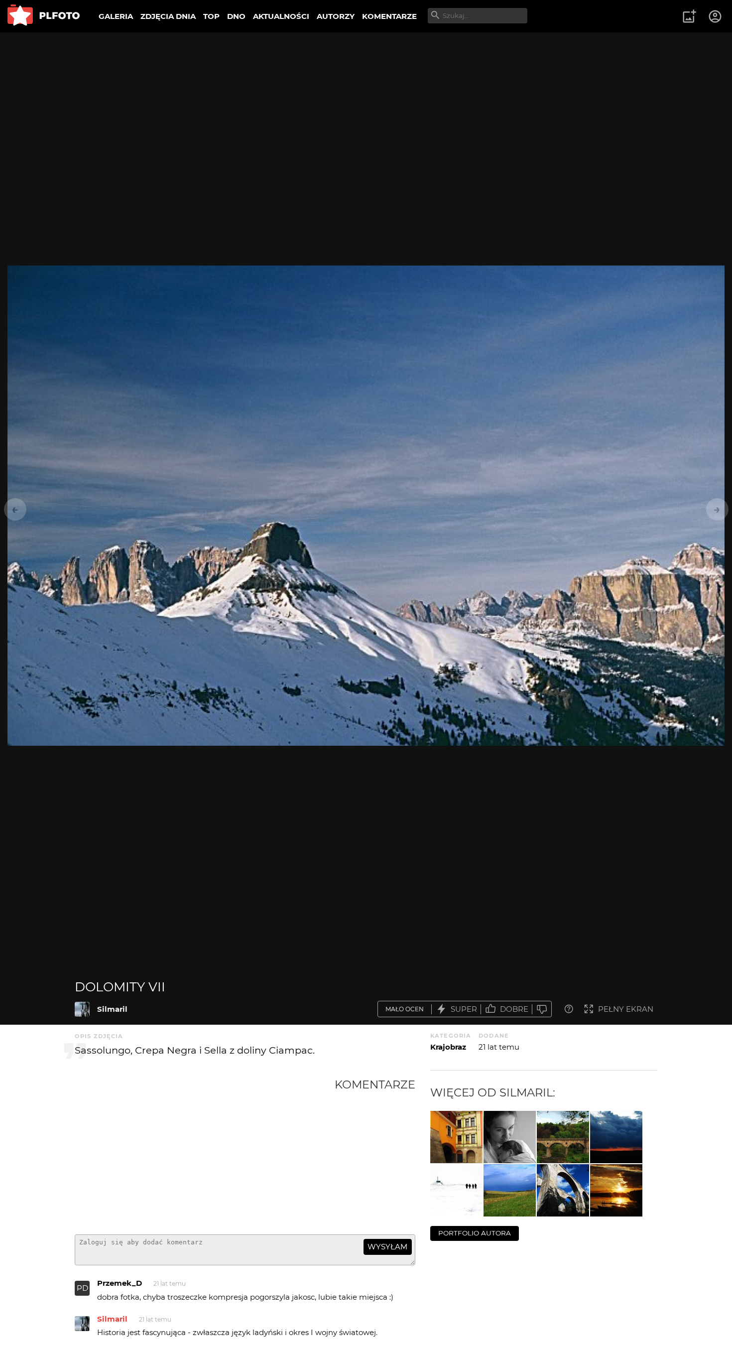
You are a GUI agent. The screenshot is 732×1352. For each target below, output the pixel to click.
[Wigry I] (616, 1190)
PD (82, 1288)
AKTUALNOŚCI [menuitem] (281, 16)
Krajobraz (448, 1047)
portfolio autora (474, 1233)
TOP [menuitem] (211, 16)
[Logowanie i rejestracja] (715, 16)
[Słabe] (542, 1009)
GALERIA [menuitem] (116, 16)
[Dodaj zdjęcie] (689, 16)
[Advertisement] (205, 1152)
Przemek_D (119, 1283)
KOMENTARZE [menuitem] (389, 16)
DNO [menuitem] (236, 16)
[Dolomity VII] (82, 1009)
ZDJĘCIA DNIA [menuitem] (168, 16)
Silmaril (112, 1009)
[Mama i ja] (510, 1137)
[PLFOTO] (43, 16)
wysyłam (387, 1246)
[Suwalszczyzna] (510, 1190)
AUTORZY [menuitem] (336, 16)
